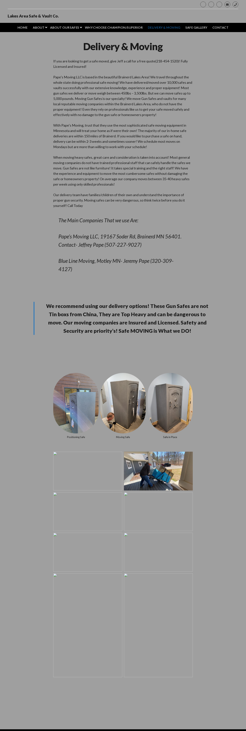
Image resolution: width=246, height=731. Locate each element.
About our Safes (64, 27)
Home (22, 27)
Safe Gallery (196, 27)
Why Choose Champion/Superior (114, 27)
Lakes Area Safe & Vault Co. (33, 16)
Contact (221, 27)
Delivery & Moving (164, 27)
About (38, 27)
